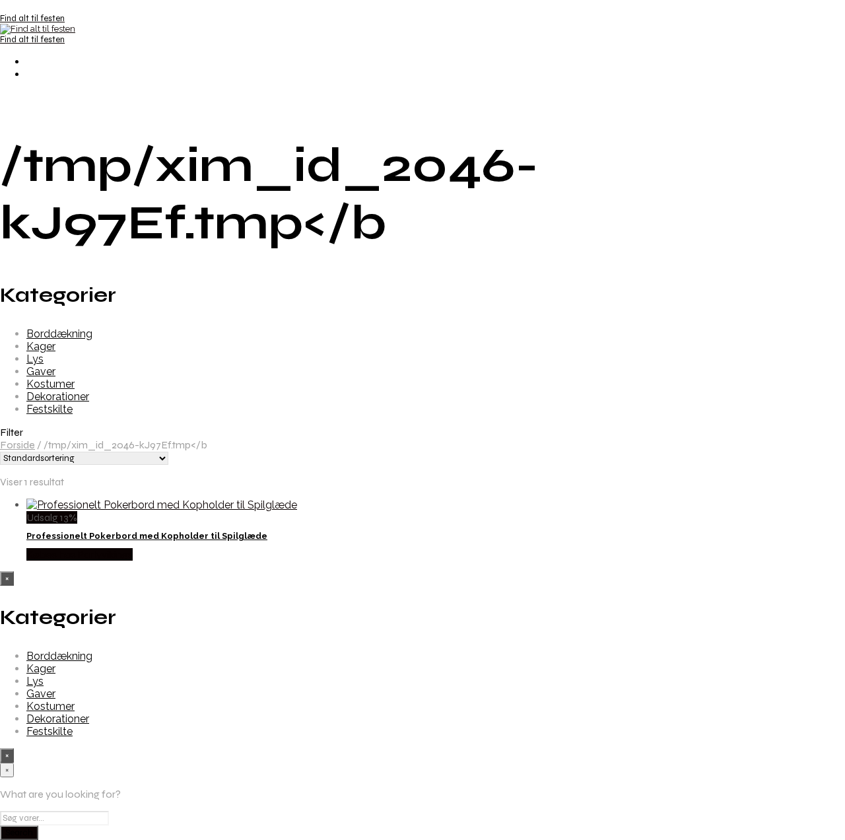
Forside (17, 444)
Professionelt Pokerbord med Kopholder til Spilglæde (146, 536)
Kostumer (50, 384)
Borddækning (59, 334)
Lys (35, 359)
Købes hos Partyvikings (79, 554)
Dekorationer (57, 396)
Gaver (40, 371)
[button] (422, 432)
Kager (40, 346)
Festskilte (49, 409)
